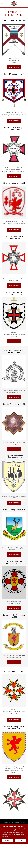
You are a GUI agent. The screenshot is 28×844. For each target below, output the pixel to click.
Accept (20, 840)
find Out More (14, 67)
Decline (7, 840)
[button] (3, 3)
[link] (14, 4)
